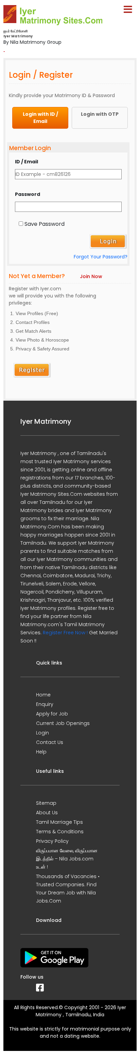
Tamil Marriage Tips (59, 822)
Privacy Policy (52, 841)
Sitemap (46, 803)
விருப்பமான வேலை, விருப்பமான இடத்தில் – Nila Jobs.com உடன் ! (67, 858)
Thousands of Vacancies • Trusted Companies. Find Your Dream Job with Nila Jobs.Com (68, 888)
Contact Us (49, 742)
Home (43, 694)
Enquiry (44, 704)
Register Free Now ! (65, 632)
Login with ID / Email (40, 118)
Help (41, 751)
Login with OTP (100, 114)
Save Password (44, 224)
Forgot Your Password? (100, 256)
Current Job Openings (63, 723)
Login (42, 732)
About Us (47, 812)
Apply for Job (52, 713)
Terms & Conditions (60, 831)
